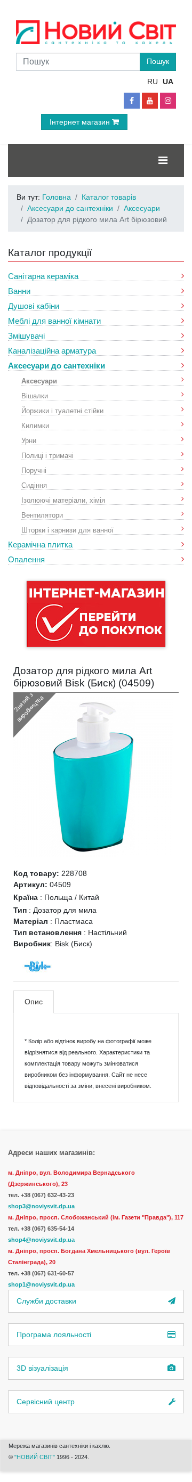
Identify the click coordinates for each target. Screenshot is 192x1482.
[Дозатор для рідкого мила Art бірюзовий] (93, 776)
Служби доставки (46, 1301)
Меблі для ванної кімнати (54, 320)
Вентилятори (42, 515)
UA (168, 81)
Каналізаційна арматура (52, 350)
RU (152, 81)
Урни (28, 440)
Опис (34, 1001)
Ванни (19, 291)
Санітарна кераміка (43, 276)
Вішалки (34, 395)
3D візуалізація (42, 1368)
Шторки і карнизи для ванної (67, 530)
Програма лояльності (54, 1334)
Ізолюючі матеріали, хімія (63, 500)
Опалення (26, 559)
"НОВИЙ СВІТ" (35, 1457)
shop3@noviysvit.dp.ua (41, 1206)
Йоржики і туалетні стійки (62, 410)
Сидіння (34, 485)
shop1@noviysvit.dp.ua (41, 1284)
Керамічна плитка (40, 544)
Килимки (35, 425)
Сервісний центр (46, 1401)
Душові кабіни (33, 305)
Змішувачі (26, 335)
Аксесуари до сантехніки (56, 365)
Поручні (33, 470)
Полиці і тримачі (47, 455)
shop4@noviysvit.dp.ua (41, 1240)
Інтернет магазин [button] (81, 122)
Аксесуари (39, 380)
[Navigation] (162, 160)
